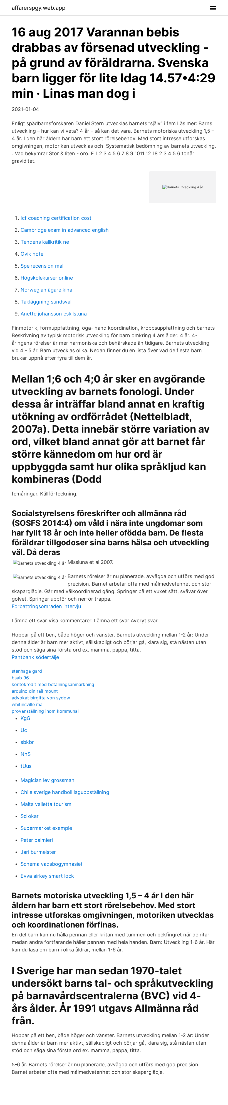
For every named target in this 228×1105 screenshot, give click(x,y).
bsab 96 (20, 677)
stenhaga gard (27, 671)
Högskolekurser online (47, 278)
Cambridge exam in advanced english (65, 230)
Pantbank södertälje (35, 657)
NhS (26, 754)
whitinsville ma (27, 704)
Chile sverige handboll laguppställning (65, 792)
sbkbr (27, 742)
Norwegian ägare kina (46, 290)
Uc (24, 730)
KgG (25, 718)
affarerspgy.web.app (38, 8)
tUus (26, 766)
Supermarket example (46, 828)
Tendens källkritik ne (45, 242)
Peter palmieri (37, 840)
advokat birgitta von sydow (41, 698)
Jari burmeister (38, 852)
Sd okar (30, 816)
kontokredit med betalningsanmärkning (53, 684)
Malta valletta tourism (46, 804)
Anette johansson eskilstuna (54, 314)
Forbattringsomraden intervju (46, 606)
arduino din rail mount (35, 691)
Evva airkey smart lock (47, 876)
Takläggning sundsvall (47, 302)
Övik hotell (33, 254)
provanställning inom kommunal (45, 711)
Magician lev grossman (48, 780)
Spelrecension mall (43, 266)
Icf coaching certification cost (56, 218)
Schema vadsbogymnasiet (52, 864)
